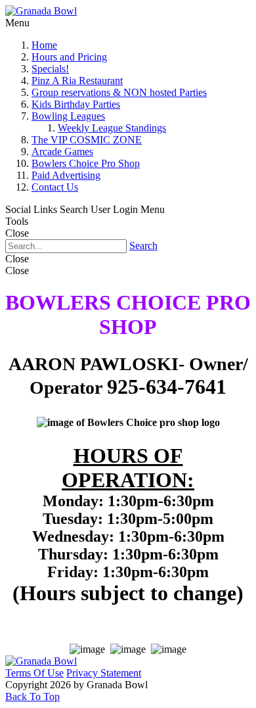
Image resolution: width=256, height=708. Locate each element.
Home (44, 45)
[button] (32, 696)
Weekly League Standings (112, 127)
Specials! (50, 68)
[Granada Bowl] (41, 10)
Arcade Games (62, 151)
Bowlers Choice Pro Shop (86, 163)
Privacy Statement (103, 672)
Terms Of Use (34, 672)
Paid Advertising (66, 175)
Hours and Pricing (69, 56)
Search (143, 245)
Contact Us (55, 187)
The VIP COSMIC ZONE (87, 139)
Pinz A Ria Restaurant (77, 80)
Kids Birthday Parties (76, 104)
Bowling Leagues (68, 116)
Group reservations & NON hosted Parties (119, 92)
